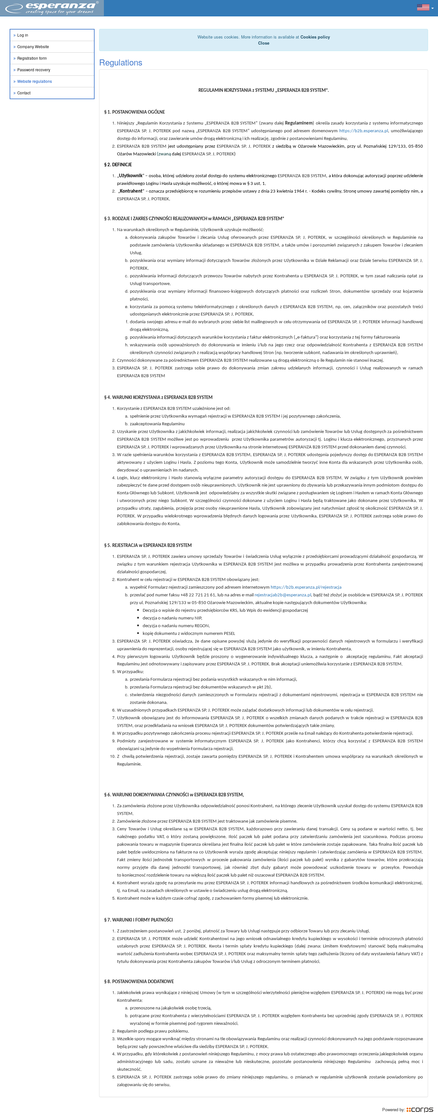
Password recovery (33, 69)
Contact (23, 92)
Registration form (32, 58)
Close (263, 43)
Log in (22, 35)
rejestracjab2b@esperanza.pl (283, 595)
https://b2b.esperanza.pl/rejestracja (306, 587)
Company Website (33, 46)
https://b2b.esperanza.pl (363, 131)
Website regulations (34, 81)
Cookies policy (315, 37)
